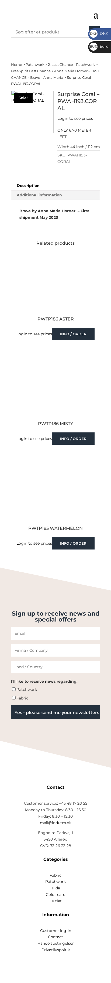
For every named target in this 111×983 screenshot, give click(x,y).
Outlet (56, 901)
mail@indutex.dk (55, 822)
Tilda (55, 888)
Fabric (22, 698)
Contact (55, 936)
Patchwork (35, 65)
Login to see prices (75, 118)
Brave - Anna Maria (46, 78)
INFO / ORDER (73, 334)
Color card (55, 894)
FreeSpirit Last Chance (31, 71)
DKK (99, 33)
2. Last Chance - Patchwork (71, 65)
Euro (99, 46)
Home (16, 65)
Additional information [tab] (39, 195)
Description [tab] (28, 185)
